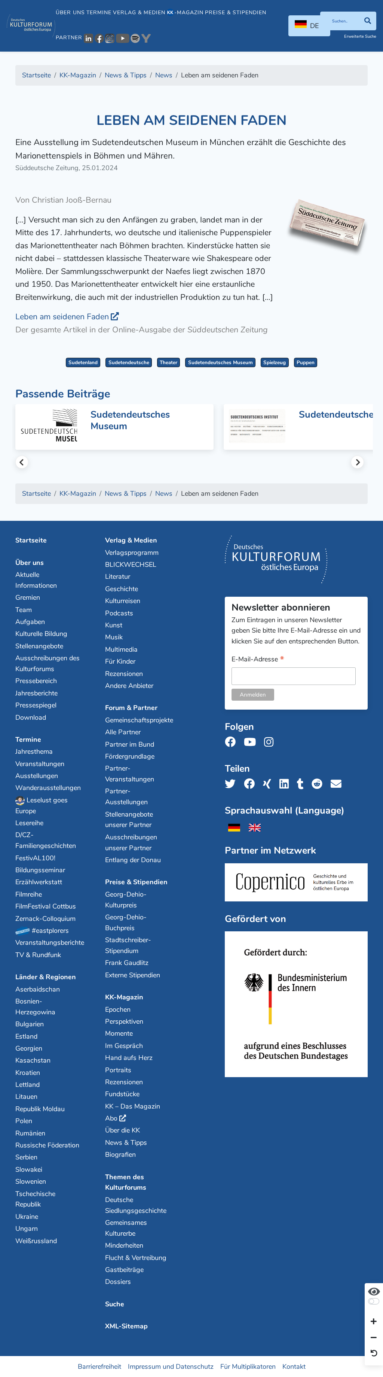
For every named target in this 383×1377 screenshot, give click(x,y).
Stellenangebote (39, 646)
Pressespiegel (35, 705)
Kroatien (27, 1072)
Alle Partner (123, 732)
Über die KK (122, 1130)
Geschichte (121, 588)
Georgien (28, 1048)
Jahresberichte (36, 693)
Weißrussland (36, 1240)
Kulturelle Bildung (41, 633)
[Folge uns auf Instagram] (271, 742)
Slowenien (30, 1181)
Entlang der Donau (133, 859)
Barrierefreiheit (99, 1366)
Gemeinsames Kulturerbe (126, 1228)
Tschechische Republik (35, 1199)
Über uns (70, 12)
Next (357, 462)
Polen (23, 1120)
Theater (168, 362)
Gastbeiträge (124, 1269)
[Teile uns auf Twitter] (232, 784)
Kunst (113, 625)
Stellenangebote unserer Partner (129, 820)
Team (23, 609)
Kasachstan (32, 1060)
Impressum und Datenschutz (171, 1366)
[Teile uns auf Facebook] (251, 784)
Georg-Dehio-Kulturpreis (126, 900)
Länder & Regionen (45, 976)
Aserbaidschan (37, 989)
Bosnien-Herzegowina (35, 1007)
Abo (111, 1118)
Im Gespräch (124, 1045)
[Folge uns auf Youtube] (252, 742)
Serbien (26, 1157)
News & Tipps (126, 1142)
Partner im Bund (129, 744)
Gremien (27, 597)
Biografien (120, 1154)
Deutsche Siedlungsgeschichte (135, 1205)
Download (30, 717)
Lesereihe (29, 822)
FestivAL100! (35, 858)
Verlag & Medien (139, 12)
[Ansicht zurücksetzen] (374, 1354)
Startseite (31, 540)
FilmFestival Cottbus (45, 906)
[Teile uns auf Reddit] (319, 784)
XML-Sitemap (126, 1326)
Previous (21, 462)
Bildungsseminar (40, 870)
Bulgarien (29, 1024)
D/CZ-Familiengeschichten (45, 840)
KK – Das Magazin (132, 1106)
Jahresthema (34, 751)
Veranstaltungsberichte (47, 942)
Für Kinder (120, 661)
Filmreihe (28, 894)
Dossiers (118, 1281)
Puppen (306, 362)
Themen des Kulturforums (125, 1182)
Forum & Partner (131, 707)
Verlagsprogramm (132, 552)
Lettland (27, 1084)
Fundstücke (122, 1093)
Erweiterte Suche (360, 36)
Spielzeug (274, 362)
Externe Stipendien (132, 975)
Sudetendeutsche (128, 362)
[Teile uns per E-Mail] (338, 784)
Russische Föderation (47, 1145)
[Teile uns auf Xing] (269, 784)
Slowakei (28, 1169)
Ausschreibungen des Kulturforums (47, 663)
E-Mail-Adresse (258, 659)
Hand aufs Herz (129, 1057)
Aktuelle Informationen (36, 580)
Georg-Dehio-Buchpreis (126, 922)
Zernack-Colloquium (45, 918)
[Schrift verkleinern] (373, 1338)
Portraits (118, 1070)
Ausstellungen (36, 775)
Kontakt (294, 1366)
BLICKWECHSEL (130, 564)
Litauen (26, 1096)
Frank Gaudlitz (126, 962)
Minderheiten (124, 1245)
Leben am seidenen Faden (62, 316)
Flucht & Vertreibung (135, 1257)
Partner (69, 37)
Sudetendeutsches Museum (220, 362)
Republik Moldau (40, 1108)
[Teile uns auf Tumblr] (302, 784)
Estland (26, 1036)
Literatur (117, 576)
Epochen (118, 1009)
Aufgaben (30, 621)
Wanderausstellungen (47, 787)
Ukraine (26, 1216)
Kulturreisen (122, 600)
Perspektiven (124, 1021)
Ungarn (26, 1228)
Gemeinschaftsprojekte (137, 720)
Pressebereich (36, 680)
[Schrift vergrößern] (373, 1322)
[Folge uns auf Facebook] (232, 742)
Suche (114, 1304)
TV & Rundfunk (38, 954)
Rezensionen (124, 673)
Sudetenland (83, 362)
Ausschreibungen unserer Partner (131, 842)
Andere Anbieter (129, 685)
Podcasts (119, 613)
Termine (98, 12)
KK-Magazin (124, 997)
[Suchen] (367, 21)
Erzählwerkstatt (38, 881)
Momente (119, 1033)
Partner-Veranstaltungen (129, 774)
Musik (114, 637)
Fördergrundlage (129, 756)
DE (314, 25)
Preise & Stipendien (235, 12)
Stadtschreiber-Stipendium (128, 945)
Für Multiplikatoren (248, 1366)
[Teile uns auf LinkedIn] (286, 784)
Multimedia (121, 649)
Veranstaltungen (39, 763)
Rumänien (30, 1133)
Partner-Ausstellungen (126, 796)
